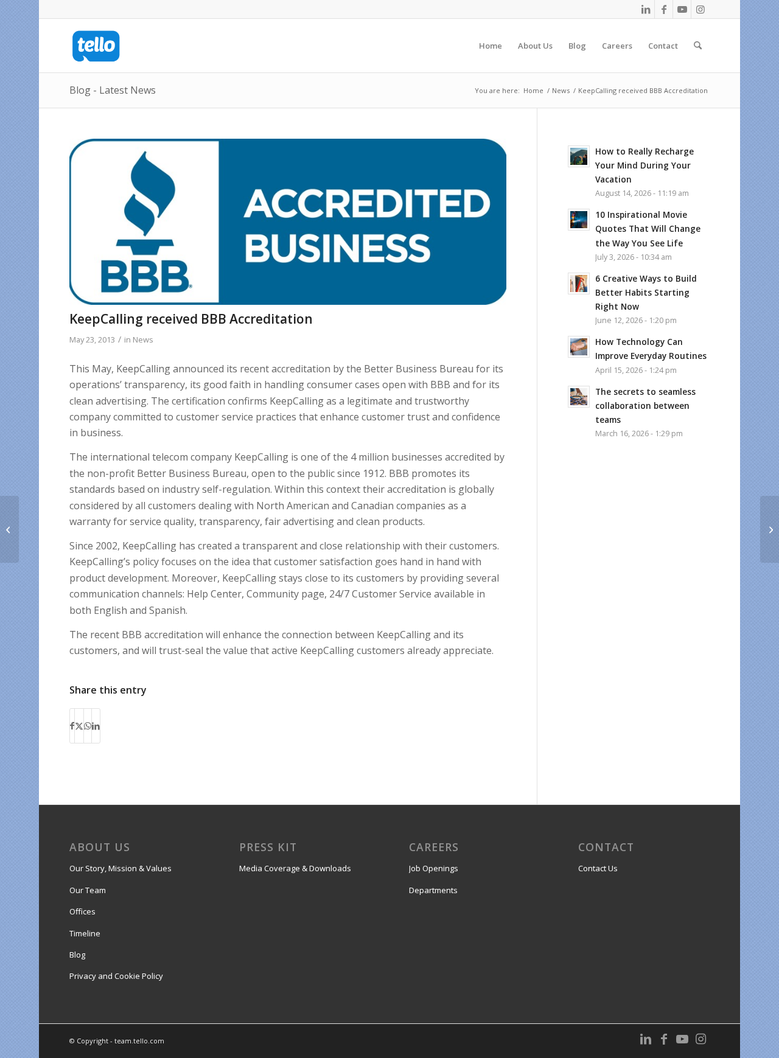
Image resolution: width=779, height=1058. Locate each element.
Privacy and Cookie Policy (116, 975)
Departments (433, 890)
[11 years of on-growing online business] (769, 529)
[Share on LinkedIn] (96, 726)
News (143, 339)
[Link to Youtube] (682, 9)
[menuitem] (490, 45)
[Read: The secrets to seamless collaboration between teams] (579, 397)
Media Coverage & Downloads (295, 868)
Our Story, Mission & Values (120, 868)
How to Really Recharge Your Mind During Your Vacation (644, 165)
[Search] (698, 45)
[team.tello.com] (96, 45)
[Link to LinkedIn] (645, 9)
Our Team (87, 890)
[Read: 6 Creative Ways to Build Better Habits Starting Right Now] (579, 283)
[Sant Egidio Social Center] (9, 529)
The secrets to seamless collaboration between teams (645, 405)
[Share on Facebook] (72, 726)
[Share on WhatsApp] (87, 726)
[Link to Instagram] (700, 9)
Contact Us (598, 868)
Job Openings (433, 868)
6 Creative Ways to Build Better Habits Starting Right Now (646, 292)
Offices (82, 911)
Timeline (84, 933)
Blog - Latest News (112, 90)
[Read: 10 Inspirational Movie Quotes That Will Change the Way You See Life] (579, 220)
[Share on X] (79, 726)
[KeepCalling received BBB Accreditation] (287, 222)
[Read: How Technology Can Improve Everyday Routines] (579, 347)
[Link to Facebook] (663, 9)
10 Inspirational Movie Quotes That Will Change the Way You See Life (647, 228)
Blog (77, 954)
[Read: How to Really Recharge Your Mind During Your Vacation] (579, 156)
